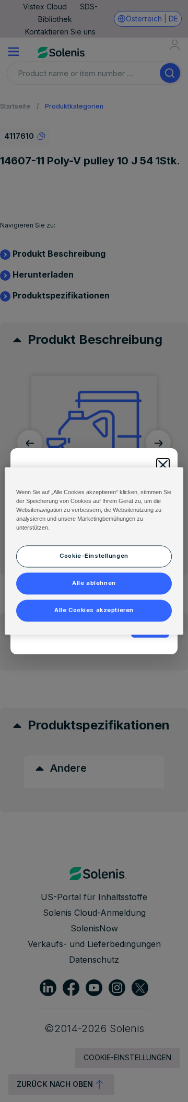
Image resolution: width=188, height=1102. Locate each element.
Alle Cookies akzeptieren (94, 610)
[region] (94, 550)
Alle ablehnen (93, 583)
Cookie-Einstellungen (94, 556)
